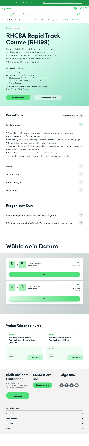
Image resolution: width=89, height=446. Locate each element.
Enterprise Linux (55, 20)
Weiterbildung (13, 20)
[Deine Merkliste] (81, 8)
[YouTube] (76, 385)
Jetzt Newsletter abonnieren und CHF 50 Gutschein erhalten (62, 3)
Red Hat (44, 20)
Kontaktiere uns (42, 385)
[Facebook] (61, 385)
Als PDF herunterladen (70, 116)
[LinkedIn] (71, 385)
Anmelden (44, 274)
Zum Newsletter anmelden (18, 395)
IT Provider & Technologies (30, 20)
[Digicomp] (7, 8)
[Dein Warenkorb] (86, 8)
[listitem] (44, 125)
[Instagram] (66, 385)
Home (4, 20)
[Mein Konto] (75, 8)
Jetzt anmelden (18, 97)
